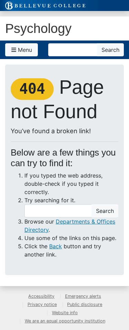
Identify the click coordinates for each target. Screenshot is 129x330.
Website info (65, 312)
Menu (24, 49)
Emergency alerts (83, 296)
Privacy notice (42, 304)
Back (55, 246)
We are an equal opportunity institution (65, 320)
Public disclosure (84, 304)
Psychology (38, 28)
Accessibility (41, 296)
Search (110, 49)
